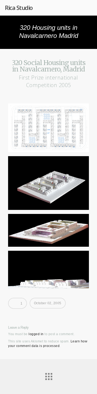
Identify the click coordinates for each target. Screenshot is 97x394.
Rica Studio (19, 7)
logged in (36, 334)
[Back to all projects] (48, 375)
